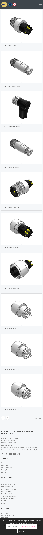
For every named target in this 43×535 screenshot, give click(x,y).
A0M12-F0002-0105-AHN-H (12, 369)
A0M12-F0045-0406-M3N (11, 248)
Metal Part (4, 501)
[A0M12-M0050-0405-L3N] (21, 188)
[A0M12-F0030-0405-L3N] (21, 269)
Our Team (4, 472)
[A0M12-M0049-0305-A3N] (21, 67)
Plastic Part (4, 503)
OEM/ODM (4, 518)
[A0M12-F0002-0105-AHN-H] (21, 350)
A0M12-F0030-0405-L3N (11, 288)
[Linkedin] (10, 453)
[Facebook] (6, 453)
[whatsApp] (3, 453)
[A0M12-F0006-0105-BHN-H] (21, 390)
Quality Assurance (6, 467)
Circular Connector (7, 487)
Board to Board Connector (9, 494)
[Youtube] (14, 453)
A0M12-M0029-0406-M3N (12, 46)
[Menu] (40, 4)
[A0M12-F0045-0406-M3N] (21, 229)
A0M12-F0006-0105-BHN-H (12, 410)
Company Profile (6, 463)
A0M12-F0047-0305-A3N (11, 167)
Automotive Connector (8, 482)
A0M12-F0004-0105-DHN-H (12, 329)
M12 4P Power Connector (12, 126)
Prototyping (4, 513)
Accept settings (13, 526)
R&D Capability (6, 465)
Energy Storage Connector (9, 484)
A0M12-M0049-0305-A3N (12, 86)
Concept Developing (7, 515)
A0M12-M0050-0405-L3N (11, 207)
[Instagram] (18, 453)
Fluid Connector (6, 491)
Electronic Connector (7, 498)
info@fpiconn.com (10, 443)
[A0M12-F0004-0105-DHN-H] (21, 310)
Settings (22, 531)
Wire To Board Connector (8, 496)
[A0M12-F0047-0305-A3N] (21, 148)
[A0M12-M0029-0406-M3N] (21, 26)
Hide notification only (29, 526)
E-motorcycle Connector (8, 489)
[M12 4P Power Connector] (21, 107)
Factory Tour (5, 470)
